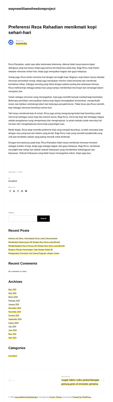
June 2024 (12, 330)
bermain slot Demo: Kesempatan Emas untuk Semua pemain (32, 238)
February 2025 (14, 301)
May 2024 (12, 334)
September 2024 (14, 319)
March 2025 (13, 297)
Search (11, 213)
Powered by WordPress (81, 397)
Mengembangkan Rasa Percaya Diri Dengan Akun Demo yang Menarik (36, 246)
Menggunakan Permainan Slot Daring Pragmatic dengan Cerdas (33, 253)
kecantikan (12, 181)
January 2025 (13, 304)
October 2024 (13, 315)
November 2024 (14, 312)
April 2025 (12, 293)
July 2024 (12, 326)
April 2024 (12, 338)
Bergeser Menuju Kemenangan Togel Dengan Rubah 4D (30, 250)
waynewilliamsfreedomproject (26, 397)
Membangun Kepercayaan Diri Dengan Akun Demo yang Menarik (34, 242)
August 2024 (13, 323)
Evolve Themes (56, 397)
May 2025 (12, 289)
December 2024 (14, 308)
